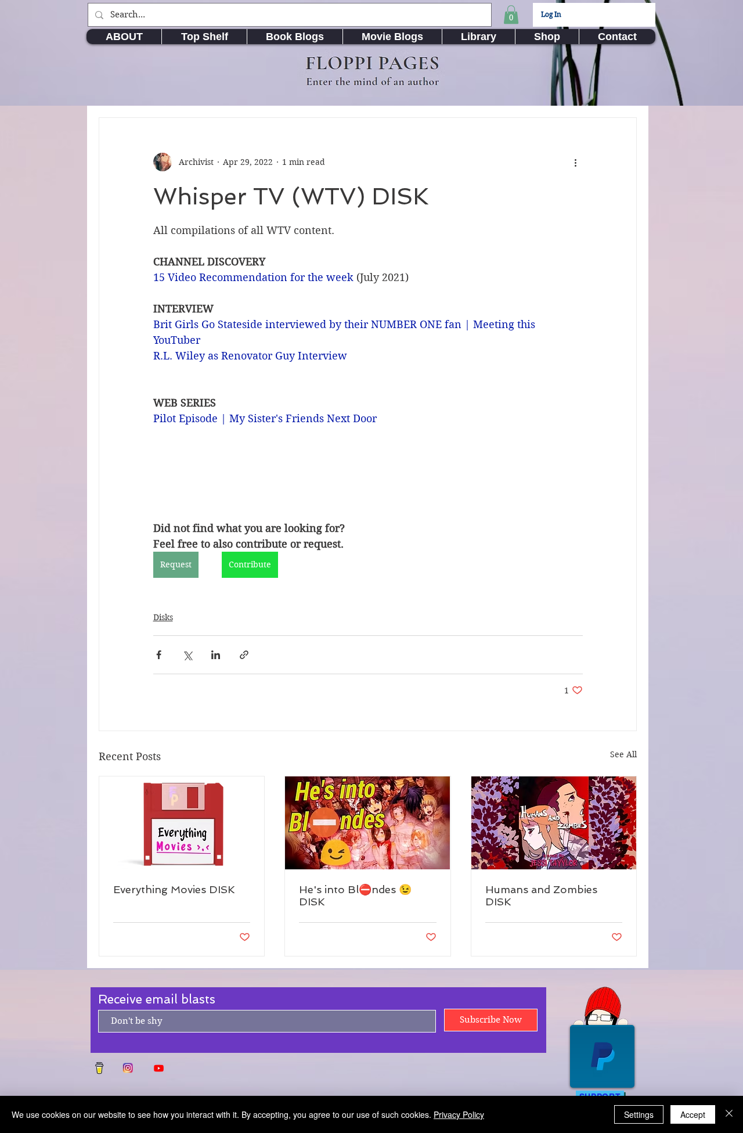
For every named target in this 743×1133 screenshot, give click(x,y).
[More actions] (576, 162)
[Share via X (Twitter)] (187, 654)
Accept (692, 1114)
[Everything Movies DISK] (181, 822)
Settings (639, 1114)
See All (623, 754)
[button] (511, 14)
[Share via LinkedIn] (215, 654)
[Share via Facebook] (158, 654)
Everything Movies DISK (174, 889)
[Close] (729, 1114)
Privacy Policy (459, 1114)
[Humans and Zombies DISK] (553, 822)
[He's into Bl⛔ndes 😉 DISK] (367, 822)
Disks (163, 617)
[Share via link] (244, 654)
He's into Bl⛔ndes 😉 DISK (355, 895)
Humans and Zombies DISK (541, 895)
